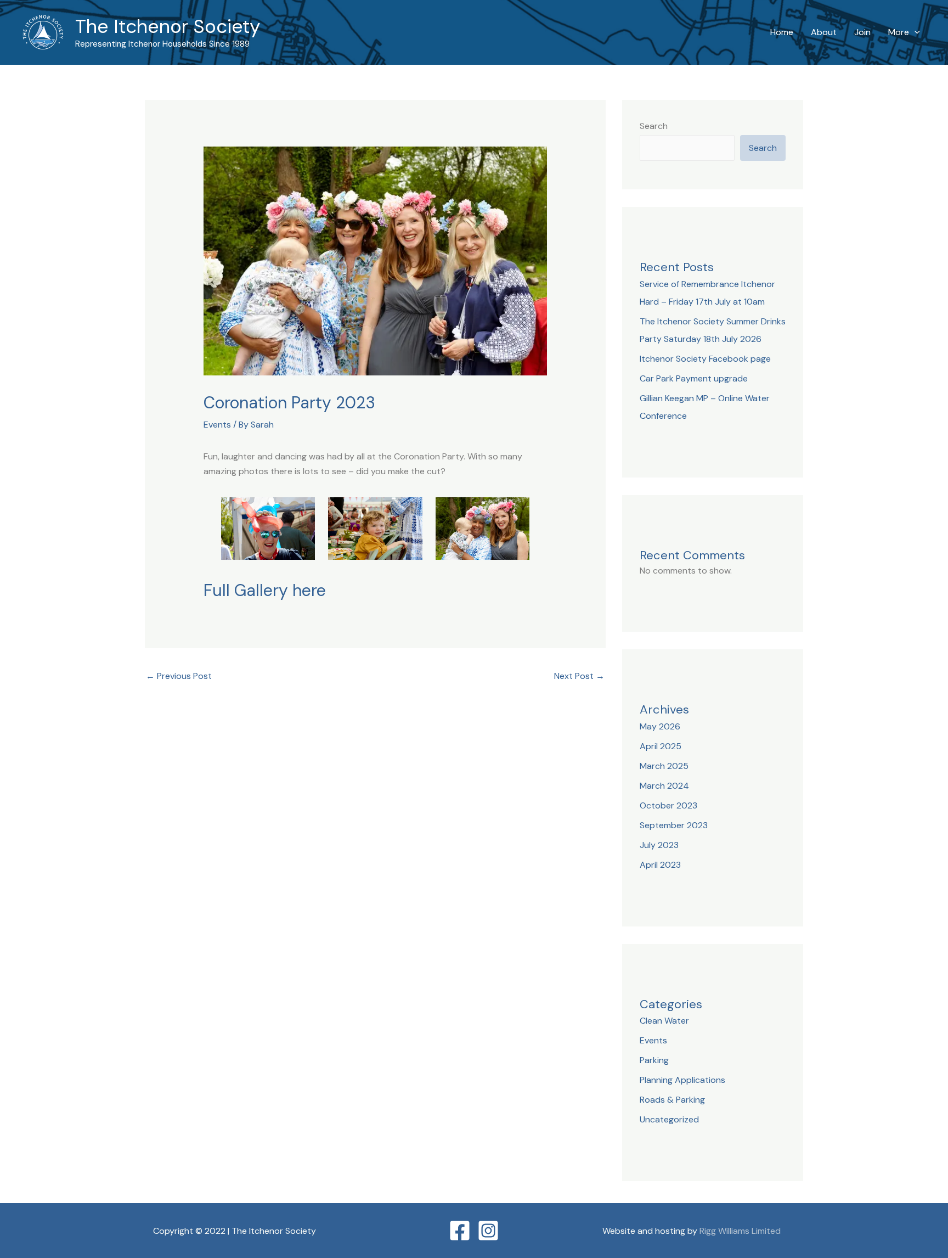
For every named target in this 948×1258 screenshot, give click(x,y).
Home (781, 32)
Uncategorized (669, 1119)
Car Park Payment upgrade (694, 378)
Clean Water (664, 1020)
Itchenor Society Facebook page (705, 358)
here (309, 590)
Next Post (579, 676)
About (824, 32)
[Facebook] (460, 1231)
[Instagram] (488, 1231)
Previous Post (179, 676)
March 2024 (664, 785)
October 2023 (668, 805)
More (898, 32)
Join (862, 32)
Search (654, 126)
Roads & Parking (672, 1099)
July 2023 (659, 845)
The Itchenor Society (167, 26)
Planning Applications (682, 1080)
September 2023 (674, 825)
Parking (654, 1060)
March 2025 (664, 766)
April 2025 (660, 746)
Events (217, 424)
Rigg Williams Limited (740, 1231)
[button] (914, 32)
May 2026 (660, 726)
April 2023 (660, 865)
